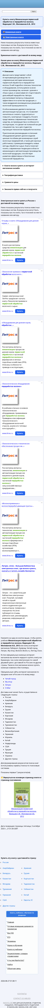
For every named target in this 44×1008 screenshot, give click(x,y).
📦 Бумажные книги (12, 32)
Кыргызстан (29, 878)
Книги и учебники (14, 949)
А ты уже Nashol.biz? (15, 960)
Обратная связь (14, 968)
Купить (20, 260)
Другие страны (9, 906)
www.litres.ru (7, 260)
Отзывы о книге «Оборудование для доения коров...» (20, 222)
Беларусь (6, 873)
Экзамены (11, 941)
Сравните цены (11, 182)
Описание (8, 71)
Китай (26, 895)
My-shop (8, 682)
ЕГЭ (8, 937)
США (5, 900)
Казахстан (7, 878)
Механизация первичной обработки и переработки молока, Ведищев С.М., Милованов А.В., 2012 (22, 813)
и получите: (20, 189)
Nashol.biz (8, 1003)
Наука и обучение (14, 945)
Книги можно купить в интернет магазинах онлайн (18, 166)
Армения (27, 868)
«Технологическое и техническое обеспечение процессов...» (15, 444)
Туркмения (7, 889)
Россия (6, 862)
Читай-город (10, 679)
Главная (10, 922)
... (41, 219)
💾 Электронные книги (13, 37)
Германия (7, 895)
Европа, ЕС (28, 900)
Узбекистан (28, 889)
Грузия (26, 873)
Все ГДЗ (10, 933)
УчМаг (8, 688)
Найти (10, 964)
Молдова (6, 884)
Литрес (8, 685)
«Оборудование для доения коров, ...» (16, 323)
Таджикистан (29, 884)
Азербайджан (8, 868)
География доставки (13, 175)
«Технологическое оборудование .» (16, 385)
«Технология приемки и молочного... (17, 273)
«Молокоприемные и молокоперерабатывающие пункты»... (18, 504)
